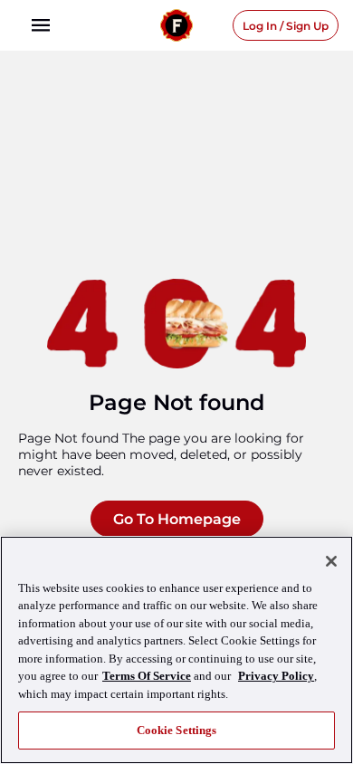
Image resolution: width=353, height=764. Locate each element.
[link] (41, 25)
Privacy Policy (276, 676)
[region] (176, 650)
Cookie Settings (177, 730)
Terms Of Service (146, 676)
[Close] (331, 561)
